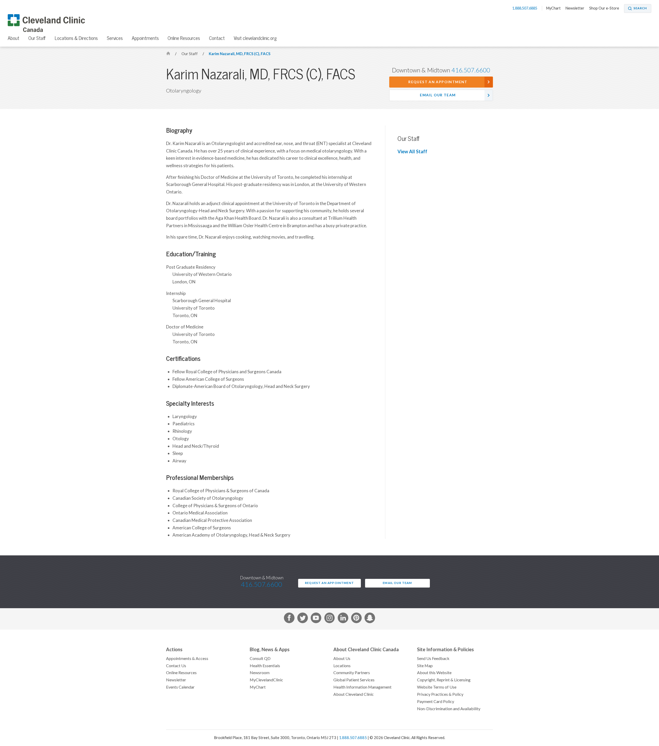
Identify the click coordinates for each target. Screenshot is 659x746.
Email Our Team (438, 95)
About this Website (434, 672)
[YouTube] (316, 619)
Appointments (145, 38)
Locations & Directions (76, 38)
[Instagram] (329, 619)
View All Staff (412, 152)
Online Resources (184, 38)
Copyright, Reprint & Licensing (444, 679)
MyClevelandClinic (266, 679)
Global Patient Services (354, 679)
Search (640, 8)
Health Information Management (362, 687)
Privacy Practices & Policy (440, 694)
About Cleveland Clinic (353, 694)
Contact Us (176, 665)
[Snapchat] (370, 619)
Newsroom (260, 672)
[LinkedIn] (343, 619)
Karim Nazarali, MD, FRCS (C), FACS (239, 53)
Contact (217, 38)
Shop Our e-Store (604, 8)
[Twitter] (302, 619)
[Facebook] (289, 619)
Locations (342, 665)
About (13, 38)
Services (115, 38)
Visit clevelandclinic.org (255, 38)
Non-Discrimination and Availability (448, 708)
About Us (341, 658)
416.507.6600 (471, 70)
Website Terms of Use (436, 687)
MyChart (553, 8)
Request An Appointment (437, 82)
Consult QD (260, 658)
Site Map (425, 665)
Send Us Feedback (433, 658)
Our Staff (37, 38)
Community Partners (351, 672)
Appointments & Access (187, 658)
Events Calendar (180, 687)
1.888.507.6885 (525, 8)
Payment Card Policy (435, 701)
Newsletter (575, 8)
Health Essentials (265, 665)
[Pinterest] (356, 619)
